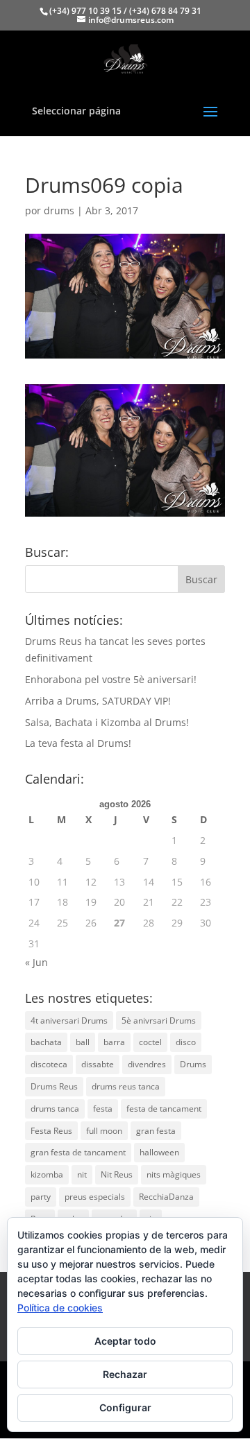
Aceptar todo (125, 1341)
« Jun (36, 962)
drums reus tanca (126, 1086)
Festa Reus (51, 1131)
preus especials (95, 1197)
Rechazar (125, 1374)
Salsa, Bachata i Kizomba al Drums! (107, 722)
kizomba (47, 1174)
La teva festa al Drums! (78, 743)
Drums (193, 1064)
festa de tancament (163, 1108)
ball (83, 1042)
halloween (159, 1152)
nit (82, 1174)
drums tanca (55, 1108)
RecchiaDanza (166, 1197)
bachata (46, 1042)
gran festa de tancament (78, 1152)
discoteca (49, 1064)
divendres (147, 1064)
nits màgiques (174, 1174)
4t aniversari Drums (69, 1020)
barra (114, 1042)
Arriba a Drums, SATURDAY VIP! (98, 700)
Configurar (125, 1407)
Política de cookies (60, 1307)
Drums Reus (54, 1086)
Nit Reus (117, 1174)
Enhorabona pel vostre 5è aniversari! (111, 679)
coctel (150, 1042)
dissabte (97, 1064)
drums (59, 210)
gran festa (156, 1131)
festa (102, 1108)
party (41, 1197)
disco (186, 1042)
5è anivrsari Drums (159, 1020)
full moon (104, 1131)
